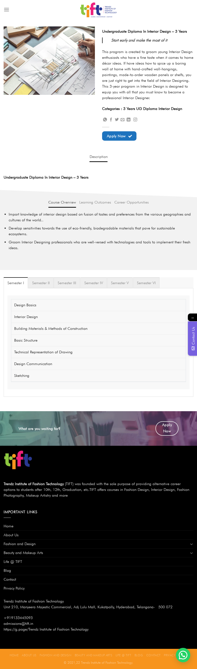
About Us (11, 535)
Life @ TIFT (13, 561)
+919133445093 (18, 617)
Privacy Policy (14, 588)
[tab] (99, 156)
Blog (7, 570)
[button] (183, 655)
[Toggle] (191, 544)
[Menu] (6, 9)
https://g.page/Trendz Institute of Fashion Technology (46, 629)
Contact (10, 579)
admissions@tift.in (18, 623)
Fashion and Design (20, 544)
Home (8, 526)
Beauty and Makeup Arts (23, 552)
